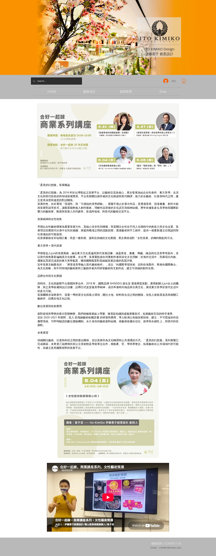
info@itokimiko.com (170, 547)
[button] (184, 80)
